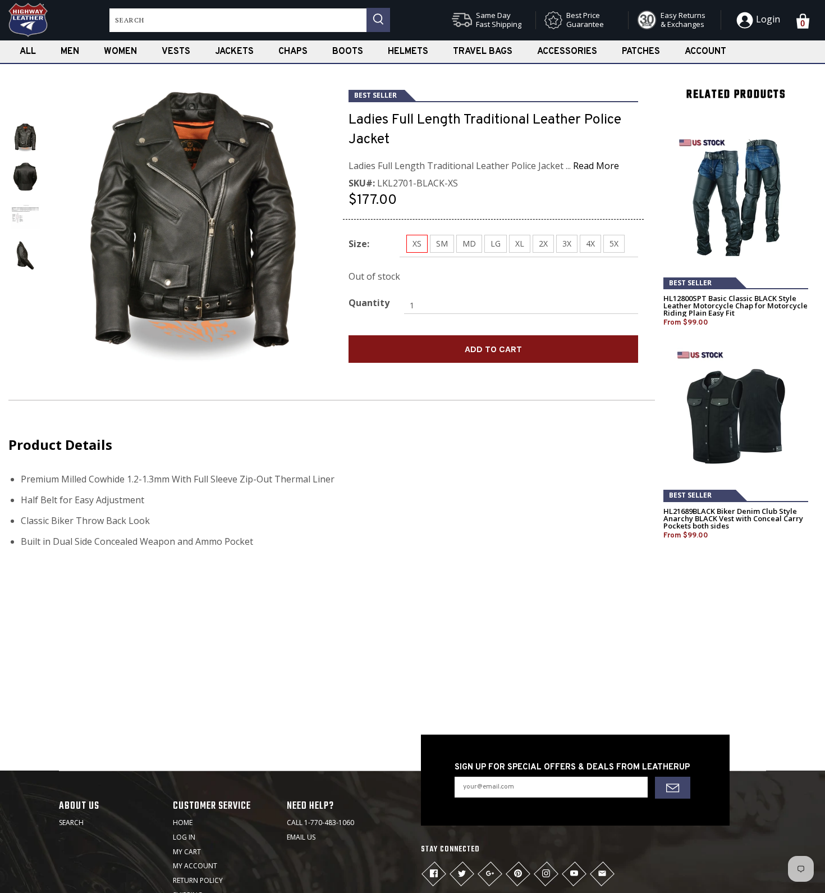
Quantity (369, 303)
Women (120, 51)
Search (71, 822)
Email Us (301, 837)
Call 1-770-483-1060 (320, 822)
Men (70, 51)
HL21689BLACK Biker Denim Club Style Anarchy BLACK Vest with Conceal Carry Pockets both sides (733, 519)
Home (182, 822)
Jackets (234, 51)
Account (705, 51)
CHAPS (293, 51)
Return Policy (198, 880)
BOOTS (347, 51)
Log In (184, 837)
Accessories (567, 51)
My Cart (187, 851)
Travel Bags (482, 51)
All (28, 51)
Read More (596, 166)
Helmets (408, 51)
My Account (195, 866)
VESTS (176, 51)
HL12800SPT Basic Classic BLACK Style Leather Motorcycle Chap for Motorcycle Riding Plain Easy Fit (735, 306)
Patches (641, 51)
